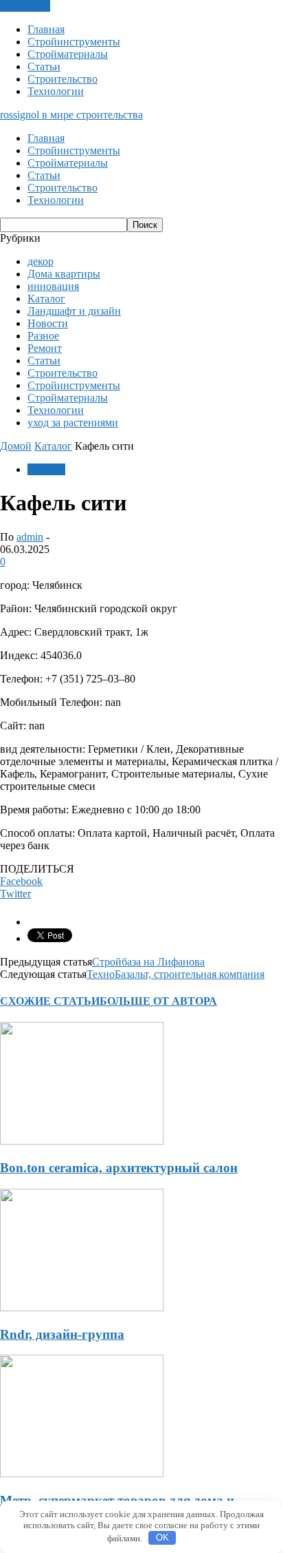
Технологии (55, 91)
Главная (46, 29)
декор (40, 261)
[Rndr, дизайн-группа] (81, 1307)
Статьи (43, 66)
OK (162, 1537)
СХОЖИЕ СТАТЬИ (50, 1001)
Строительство (62, 79)
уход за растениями (72, 422)
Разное (43, 336)
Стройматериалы (67, 54)
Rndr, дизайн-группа (62, 1334)
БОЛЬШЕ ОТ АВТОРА (158, 1001)
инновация (53, 286)
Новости (47, 323)
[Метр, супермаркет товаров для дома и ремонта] (81, 1473)
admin (29, 537)
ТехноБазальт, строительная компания (175, 974)
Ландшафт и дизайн (74, 311)
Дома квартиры (63, 274)
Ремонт (44, 348)
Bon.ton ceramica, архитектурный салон (119, 1167)
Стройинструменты (73, 42)
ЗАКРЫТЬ (25, 6)
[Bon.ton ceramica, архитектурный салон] (81, 1141)
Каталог (46, 298)
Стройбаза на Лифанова (148, 962)
